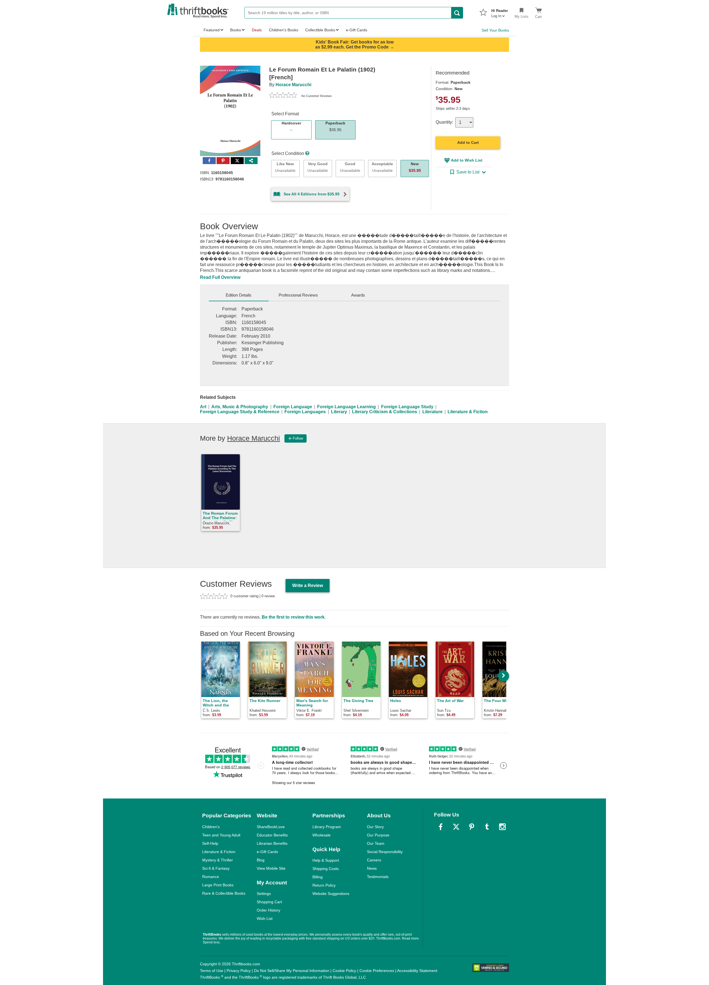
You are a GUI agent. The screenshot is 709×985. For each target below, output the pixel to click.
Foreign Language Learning (346, 406)
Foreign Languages (305, 411)
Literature (432, 411)
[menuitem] (499, 11)
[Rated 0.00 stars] (283, 95)
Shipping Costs (325, 868)
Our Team (375, 843)
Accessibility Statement (417, 970)
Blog (260, 860)
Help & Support (325, 860)
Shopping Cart (269, 902)
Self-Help (210, 843)
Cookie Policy (344, 970)
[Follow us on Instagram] (502, 826)
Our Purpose (378, 835)
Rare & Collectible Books (223, 893)
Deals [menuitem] (257, 30)
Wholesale (321, 835)
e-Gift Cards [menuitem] (356, 30)
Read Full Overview (220, 277)
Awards (358, 295)
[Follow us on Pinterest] (471, 826)
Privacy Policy (239, 970)
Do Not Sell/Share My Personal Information (291, 970)
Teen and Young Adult (221, 835)
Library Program (326, 827)
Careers (374, 860)
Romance (210, 876)
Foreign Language (292, 406)
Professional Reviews (298, 295)
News (372, 868)
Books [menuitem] (235, 30)
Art (203, 406)
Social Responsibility (385, 851)
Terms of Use (211, 970)
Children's (211, 827)
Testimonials (378, 876)
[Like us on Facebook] (440, 826)
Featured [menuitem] (212, 30)
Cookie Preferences (376, 970)
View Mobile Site (271, 868)
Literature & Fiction (468, 411)
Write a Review (307, 585)
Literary (339, 411)
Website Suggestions (330, 893)
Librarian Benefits (272, 843)
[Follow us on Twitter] (456, 826)
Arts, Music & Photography (239, 406)
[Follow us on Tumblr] (487, 826)
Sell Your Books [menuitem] (495, 30)
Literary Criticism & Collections (384, 411)
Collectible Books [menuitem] (320, 30)
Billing (317, 877)
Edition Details (238, 295)
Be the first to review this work (293, 617)
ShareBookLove (271, 827)
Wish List (265, 918)
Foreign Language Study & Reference (239, 411)
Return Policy (324, 885)
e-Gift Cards (267, 851)
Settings (264, 893)
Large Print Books (217, 885)
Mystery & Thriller (217, 860)
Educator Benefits (272, 835)
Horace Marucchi (293, 84)
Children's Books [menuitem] (283, 30)
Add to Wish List (466, 160)
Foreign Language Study (407, 406)
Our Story (375, 827)
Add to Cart (468, 142)
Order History (268, 910)
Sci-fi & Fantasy (216, 868)
